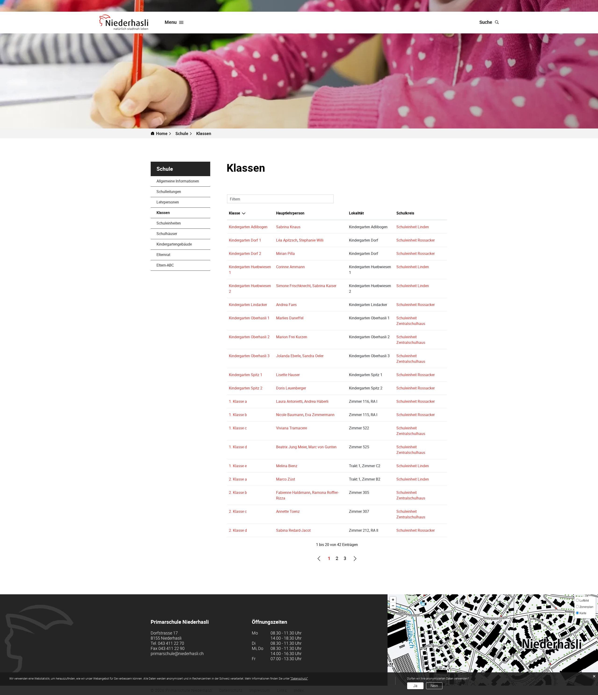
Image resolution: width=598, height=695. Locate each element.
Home (161, 133)
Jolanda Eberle (288, 355)
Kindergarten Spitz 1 (245, 374)
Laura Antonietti (289, 401)
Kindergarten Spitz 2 (245, 388)
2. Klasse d (238, 530)
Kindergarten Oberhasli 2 (249, 336)
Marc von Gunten (322, 446)
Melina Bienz (286, 465)
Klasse (234, 213)
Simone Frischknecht (293, 285)
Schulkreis (405, 213)
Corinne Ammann (290, 266)
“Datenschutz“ (299, 678)
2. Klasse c (238, 511)
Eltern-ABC (165, 265)
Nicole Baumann (289, 414)
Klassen (174, 212)
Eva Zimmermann (320, 414)
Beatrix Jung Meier (291, 446)
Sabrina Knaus (288, 226)
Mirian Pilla (285, 253)
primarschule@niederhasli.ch (177, 653)
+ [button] (393, 599)
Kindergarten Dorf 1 (245, 240)
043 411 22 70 (171, 643)
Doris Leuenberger (291, 388)
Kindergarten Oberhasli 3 (249, 355)
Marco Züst (285, 479)
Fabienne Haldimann (293, 492)
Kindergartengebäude (174, 244)
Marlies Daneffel (289, 318)
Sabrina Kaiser (324, 285)
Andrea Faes (286, 304)
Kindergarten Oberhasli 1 (249, 318)
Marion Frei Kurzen (291, 336)
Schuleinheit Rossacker (415, 240)
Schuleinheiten (169, 223)
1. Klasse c (238, 428)
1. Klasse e (238, 465)
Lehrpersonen (168, 202)
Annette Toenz (288, 511)
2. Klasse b (238, 492)
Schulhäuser (167, 233)
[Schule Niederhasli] (123, 22)
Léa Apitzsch (286, 240)
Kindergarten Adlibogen (248, 226)
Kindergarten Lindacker (248, 304)
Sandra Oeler (313, 355)
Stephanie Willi (311, 240)
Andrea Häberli (316, 401)
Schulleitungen (169, 191)
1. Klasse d (238, 446)
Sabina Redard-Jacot (293, 530)
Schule (165, 168)
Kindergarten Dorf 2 (245, 253)
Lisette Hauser (288, 374)
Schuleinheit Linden (412, 226)
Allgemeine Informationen (178, 181)
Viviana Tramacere (291, 428)
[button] (183, 133)
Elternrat (163, 254)
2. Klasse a (238, 479)
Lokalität (356, 213)
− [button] (393, 605)
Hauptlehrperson (290, 213)
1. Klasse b (238, 414)
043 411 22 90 (171, 648)
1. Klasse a (238, 401)
